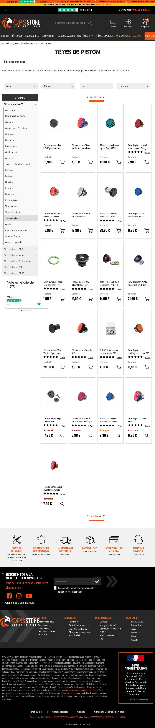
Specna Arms (136, 625)
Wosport (135, 636)
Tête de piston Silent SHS (137, 420)
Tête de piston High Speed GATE (52, 420)
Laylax (133, 629)
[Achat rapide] (62, 162)
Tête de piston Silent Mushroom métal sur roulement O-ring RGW (81, 147)
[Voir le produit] (62, 435)
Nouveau (150, 35)
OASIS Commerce (83, 724)
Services (103, 621)
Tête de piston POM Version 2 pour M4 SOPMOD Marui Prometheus (52, 352)
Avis (147, 152)
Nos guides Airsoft (108, 625)
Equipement (48, 35)
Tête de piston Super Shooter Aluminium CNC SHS (52, 488)
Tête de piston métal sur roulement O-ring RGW (137, 147)
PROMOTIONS (123, 35)
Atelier (4, 35)
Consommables (66, 35)
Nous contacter (107, 635)
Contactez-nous (139, 699)
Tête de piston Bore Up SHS (82, 352)
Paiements (73, 621)
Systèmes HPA (85, 35)
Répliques (17, 35)
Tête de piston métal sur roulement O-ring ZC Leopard (82, 420)
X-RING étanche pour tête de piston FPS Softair (52, 283)
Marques (137, 35)
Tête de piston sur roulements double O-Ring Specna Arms (137, 215)
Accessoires (32, 35)
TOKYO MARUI (137, 621)
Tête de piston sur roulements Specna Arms (108, 420)
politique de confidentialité (70, 591)
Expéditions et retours (79, 625)
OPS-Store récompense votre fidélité (79, 634)
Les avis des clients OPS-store (46, 633)
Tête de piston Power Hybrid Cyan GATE (109, 147)
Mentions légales (60, 711)
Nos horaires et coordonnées (44, 626)
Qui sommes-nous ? (46, 621)
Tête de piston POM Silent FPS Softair (80, 283)
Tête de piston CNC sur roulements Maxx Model (53, 215)
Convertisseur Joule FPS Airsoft (110, 630)
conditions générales (81, 587)
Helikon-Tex (136, 632)
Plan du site (37, 711)
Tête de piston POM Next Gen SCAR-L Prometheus (108, 215)
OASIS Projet (70, 724)
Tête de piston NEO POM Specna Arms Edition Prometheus (52, 147)
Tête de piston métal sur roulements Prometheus (81, 215)
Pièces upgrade (105, 35)
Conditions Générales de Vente (109, 711)
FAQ (101, 639)
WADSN (134, 640)
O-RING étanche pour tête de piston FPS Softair (109, 352)
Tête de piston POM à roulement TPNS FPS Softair (109, 283)
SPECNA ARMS (103, 4)
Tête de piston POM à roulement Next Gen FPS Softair (137, 283)
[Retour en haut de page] (151, 434)
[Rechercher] (89, 23)
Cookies (81, 711)
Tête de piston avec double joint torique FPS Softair (138, 352)
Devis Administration (78, 629)
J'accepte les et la (76, 589)
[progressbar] (96, 101)
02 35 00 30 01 (138, 554)
